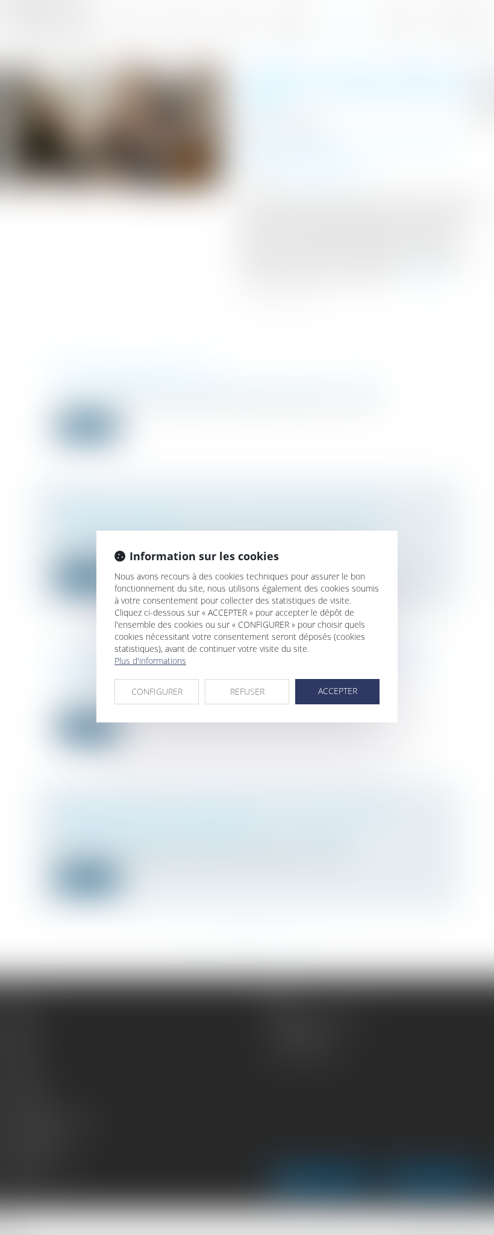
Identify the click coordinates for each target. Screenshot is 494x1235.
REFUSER (247, 691)
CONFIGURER (157, 691)
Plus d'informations (150, 660)
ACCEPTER (337, 690)
